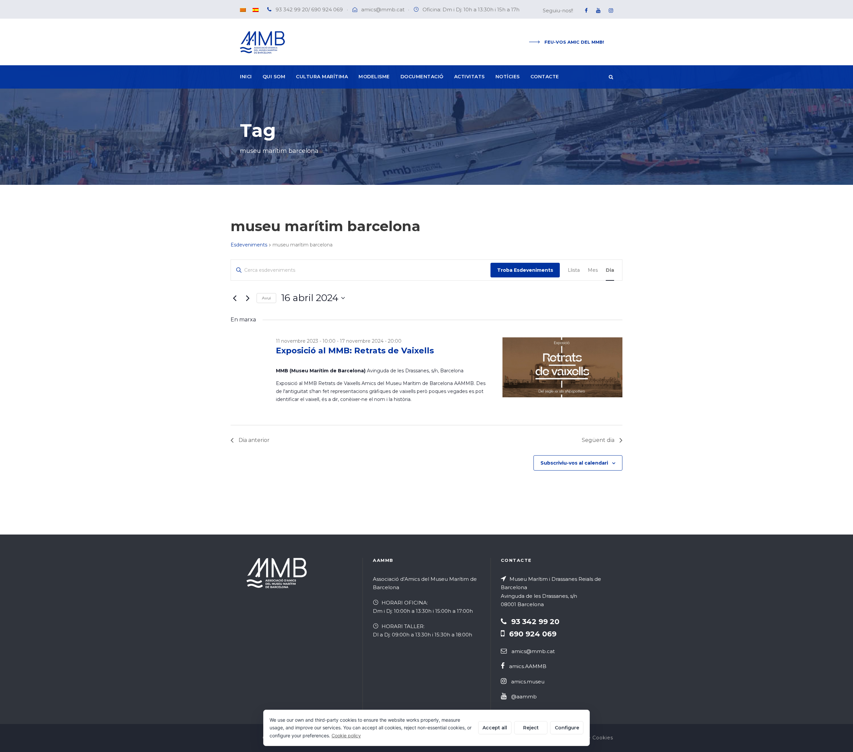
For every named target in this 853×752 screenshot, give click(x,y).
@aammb (524, 696)
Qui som (274, 77)
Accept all (494, 728)
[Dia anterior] (235, 298)
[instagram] (611, 10)
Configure (567, 728)
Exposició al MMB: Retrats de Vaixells (355, 350)
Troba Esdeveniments (525, 270)
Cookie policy (346, 735)
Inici (246, 77)
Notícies (507, 77)
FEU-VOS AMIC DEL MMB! (574, 42)
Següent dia (598, 440)
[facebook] (586, 10)
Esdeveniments (249, 245)
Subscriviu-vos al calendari (574, 463)
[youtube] (598, 10)
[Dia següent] (248, 298)
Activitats (469, 77)
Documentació (422, 77)
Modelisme (374, 77)
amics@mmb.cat (383, 9)
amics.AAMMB (527, 666)
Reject (531, 728)
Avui (266, 297)
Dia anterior (254, 440)
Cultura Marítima (322, 77)
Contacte (544, 77)
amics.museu (527, 681)
